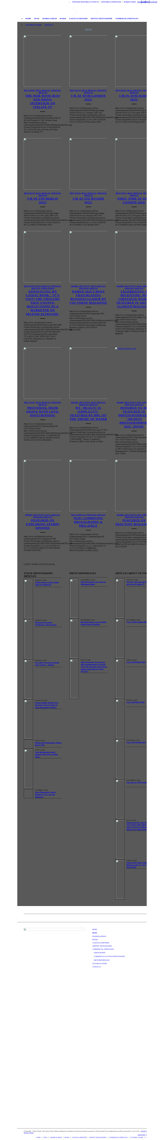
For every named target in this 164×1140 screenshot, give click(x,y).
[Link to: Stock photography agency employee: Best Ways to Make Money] (28, 769)
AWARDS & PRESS (130, 2)
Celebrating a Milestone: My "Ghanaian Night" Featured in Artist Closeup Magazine (134, 299)
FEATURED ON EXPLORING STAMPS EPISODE (42, 524)
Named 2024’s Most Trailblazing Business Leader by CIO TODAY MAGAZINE (139, 865)
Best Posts (29, 90)
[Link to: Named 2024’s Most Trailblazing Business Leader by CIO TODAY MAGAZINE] (120, 879)
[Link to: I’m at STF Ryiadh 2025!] (120, 759)
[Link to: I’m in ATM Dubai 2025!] (120, 679)
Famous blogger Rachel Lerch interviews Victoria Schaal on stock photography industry (46, 705)
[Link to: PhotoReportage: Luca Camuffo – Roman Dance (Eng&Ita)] (74, 638)
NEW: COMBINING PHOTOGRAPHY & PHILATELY (88, 521)
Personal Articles (88, 288)
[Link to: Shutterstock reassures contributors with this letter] (28, 639)
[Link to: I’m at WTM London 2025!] (120, 638)
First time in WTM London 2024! (139, 782)
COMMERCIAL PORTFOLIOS (103, 949)
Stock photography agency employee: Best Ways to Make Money (46, 754)
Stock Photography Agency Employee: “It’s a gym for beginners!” (45, 794)
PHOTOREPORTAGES (102, 960)
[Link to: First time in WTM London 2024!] (120, 799)
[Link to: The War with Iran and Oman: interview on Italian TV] (120, 598)
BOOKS (95, 940)
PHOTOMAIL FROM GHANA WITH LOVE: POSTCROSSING (42, 411)
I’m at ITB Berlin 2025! (135, 702)
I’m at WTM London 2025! (137, 622)
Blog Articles (43, 90)
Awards (74, 286)
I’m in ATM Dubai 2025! (136, 662)
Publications (47, 288)
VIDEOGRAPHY (99, 953)
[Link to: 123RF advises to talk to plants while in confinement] (28, 599)
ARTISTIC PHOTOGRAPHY (102, 946)
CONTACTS (96, 967)
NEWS (94, 933)
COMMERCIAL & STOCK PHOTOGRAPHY (109, 956)
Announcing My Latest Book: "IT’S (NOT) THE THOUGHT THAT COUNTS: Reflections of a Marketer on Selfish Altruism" (42, 303)
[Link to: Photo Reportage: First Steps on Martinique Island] (74, 598)
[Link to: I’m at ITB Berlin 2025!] (120, 719)
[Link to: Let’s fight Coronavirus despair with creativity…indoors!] (28, 679)
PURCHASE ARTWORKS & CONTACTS (85, 2)
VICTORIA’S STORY (99, 964)
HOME (94, 929)
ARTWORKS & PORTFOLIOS (111, 2)
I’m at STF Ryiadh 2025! (136, 742)
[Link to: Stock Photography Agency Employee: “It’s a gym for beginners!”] (28, 793)
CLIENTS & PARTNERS (100, 943)
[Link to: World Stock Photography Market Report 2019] (28, 744)
